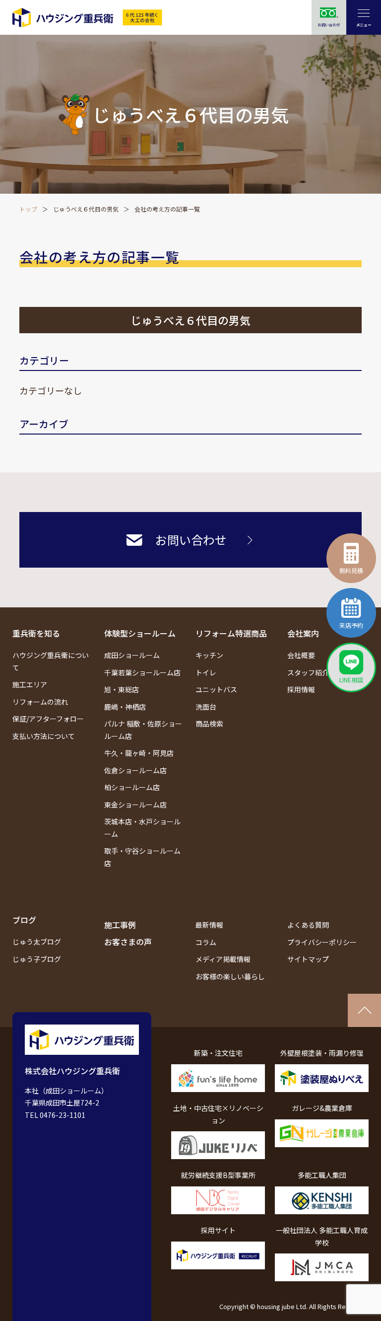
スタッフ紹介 (308, 672)
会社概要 (301, 655)
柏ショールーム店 (132, 787)
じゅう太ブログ (36, 942)
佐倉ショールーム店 (135, 770)
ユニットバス (216, 689)
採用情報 (301, 689)
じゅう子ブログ (36, 959)
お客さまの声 (128, 942)
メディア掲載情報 (223, 959)
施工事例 (120, 925)
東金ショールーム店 (135, 804)
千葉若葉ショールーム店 (142, 672)
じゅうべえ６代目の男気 (86, 209)
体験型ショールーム (140, 633)
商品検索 (209, 724)
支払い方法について (43, 736)
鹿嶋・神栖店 (125, 707)
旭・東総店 (121, 689)
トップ (28, 209)
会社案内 (303, 633)
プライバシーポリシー (322, 942)
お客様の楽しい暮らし (230, 976)
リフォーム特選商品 (231, 633)
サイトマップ (308, 959)
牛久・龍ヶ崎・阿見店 (139, 753)
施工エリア (29, 684)
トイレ (205, 672)
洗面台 (205, 707)
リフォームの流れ (40, 702)
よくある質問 (308, 925)
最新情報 (209, 925)
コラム (205, 942)
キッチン (209, 655)
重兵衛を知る (36, 633)
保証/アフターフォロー (48, 719)
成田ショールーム (132, 655)
